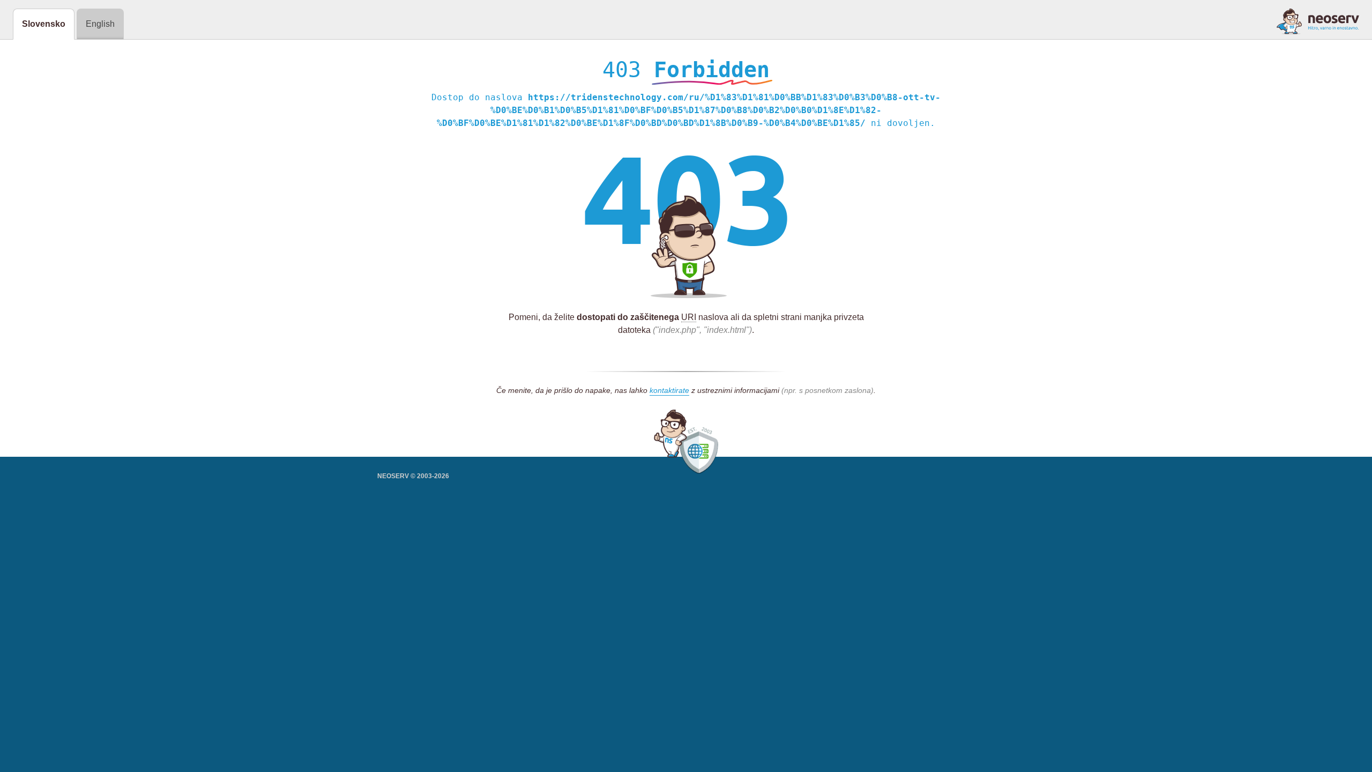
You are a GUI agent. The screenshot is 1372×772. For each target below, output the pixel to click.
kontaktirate (669, 390)
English (100, 23)
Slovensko (43, 23)
